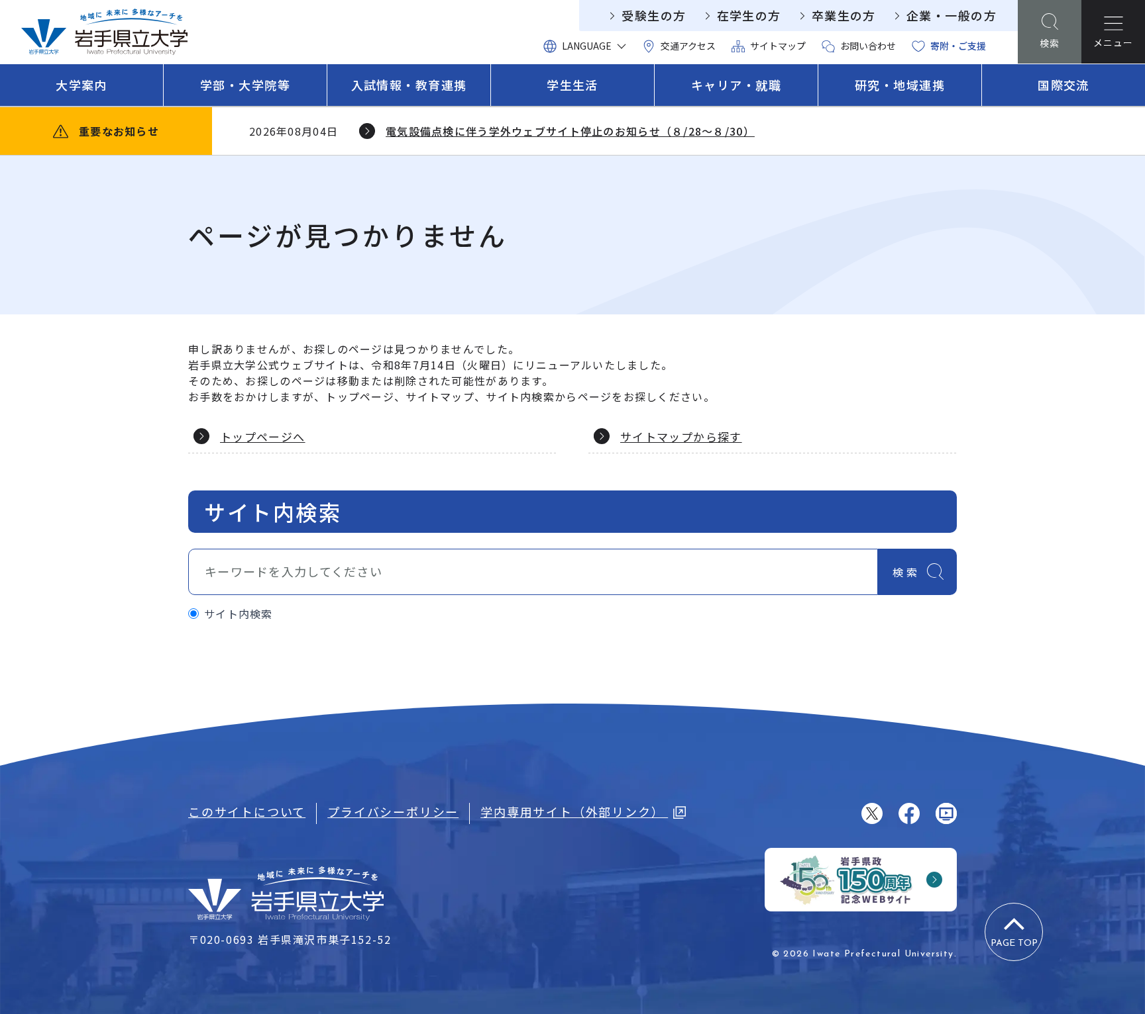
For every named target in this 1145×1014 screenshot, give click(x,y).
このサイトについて (246, 811)
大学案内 (81, 84)
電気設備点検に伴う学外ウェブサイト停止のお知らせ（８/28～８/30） (570, 131)
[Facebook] (909, 813)
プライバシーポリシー (393, 811)
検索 (906, 572)
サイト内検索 (238, 614)
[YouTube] (946, 813)
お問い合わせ (868, 45)
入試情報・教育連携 (409, 84)
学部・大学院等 (245, 84)
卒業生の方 (844, 15)
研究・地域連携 (900, 84)
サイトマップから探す (681, 436)
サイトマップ (778, 45)
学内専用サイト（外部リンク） (574, 811)
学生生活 (572, 84)
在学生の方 (749, 15)
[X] (872, 813)
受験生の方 (654, 15)
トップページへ (262, 436)
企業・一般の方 (951, 15)
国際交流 (1063, 84)
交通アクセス (688, 45)
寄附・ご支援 (958, 45)
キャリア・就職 (736, 84)
